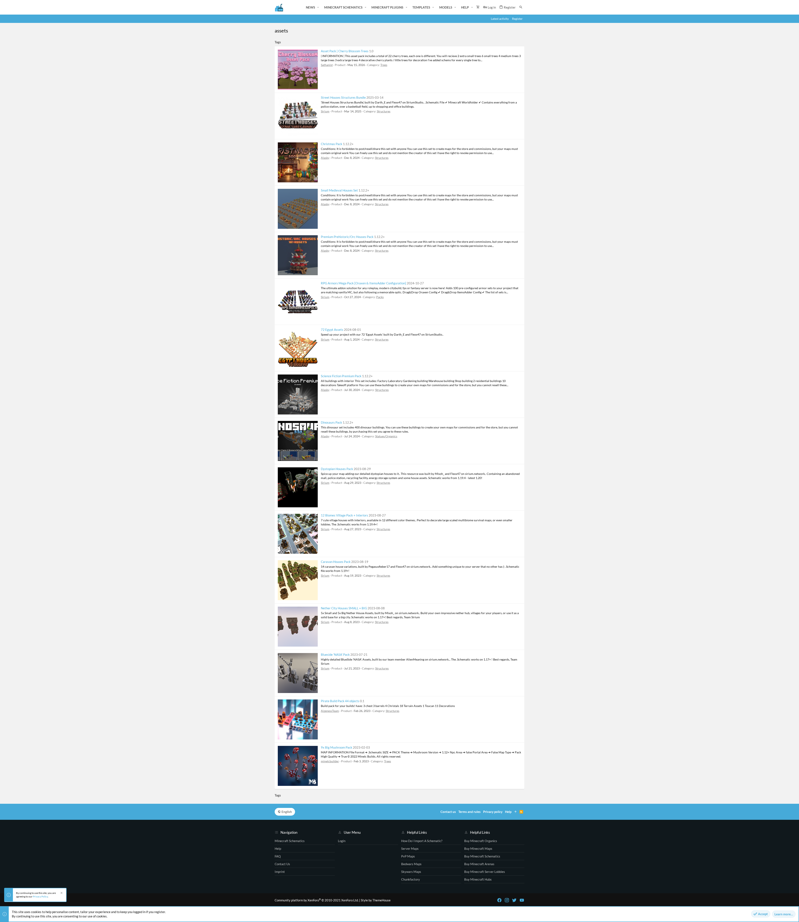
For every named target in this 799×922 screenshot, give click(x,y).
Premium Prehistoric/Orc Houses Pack (347, 237)
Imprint (280, 871)
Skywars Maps (411, 871)
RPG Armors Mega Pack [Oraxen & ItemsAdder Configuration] (363, 283)
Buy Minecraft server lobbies (484, 871)
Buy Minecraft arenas (479, 864)
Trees (383, 65)
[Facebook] (499, 900)
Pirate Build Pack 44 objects (340, 701)
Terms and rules (469, 812)
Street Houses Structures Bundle (343, 97)
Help (278, 848)
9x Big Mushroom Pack (336, 747)
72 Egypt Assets (332, 329)
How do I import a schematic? (421, 841)
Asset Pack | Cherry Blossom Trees (344, 51)
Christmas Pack (331, 144)
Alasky (325, 157)
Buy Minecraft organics (480, 841)
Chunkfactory (410, 879)
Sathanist (327, 65)
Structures (383, 111)
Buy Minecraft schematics (482, 856)
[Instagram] (506, 900)
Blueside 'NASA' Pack (335, 654)
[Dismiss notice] (61, 893)
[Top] (515, 811)
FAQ (278, 856)
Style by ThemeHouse (376, 900)
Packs (380, 297)
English (286, 812)
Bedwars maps (411, 864)
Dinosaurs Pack (331, 422)
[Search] (520, 7)
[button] (318, 7)
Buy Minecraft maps (478, 848)
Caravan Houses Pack (336, 562)
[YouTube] (521, 900)
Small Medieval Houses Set (339, 190)
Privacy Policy (40, 896)
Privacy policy (492, 812)
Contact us (282, 864)
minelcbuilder (330, 761)
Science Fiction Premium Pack (341, 376)
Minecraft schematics (290, 841)
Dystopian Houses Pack (337, 469)
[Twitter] (514, 900)
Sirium (325, 111)
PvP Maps (408, 856)
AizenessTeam (330, 711)
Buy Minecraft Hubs (478, 879)
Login (341, 841)
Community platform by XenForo (317, 900)
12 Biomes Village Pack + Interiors (344, 515)
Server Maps (410, 848)
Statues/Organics (386, 436)
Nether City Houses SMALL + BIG (344, 608)
